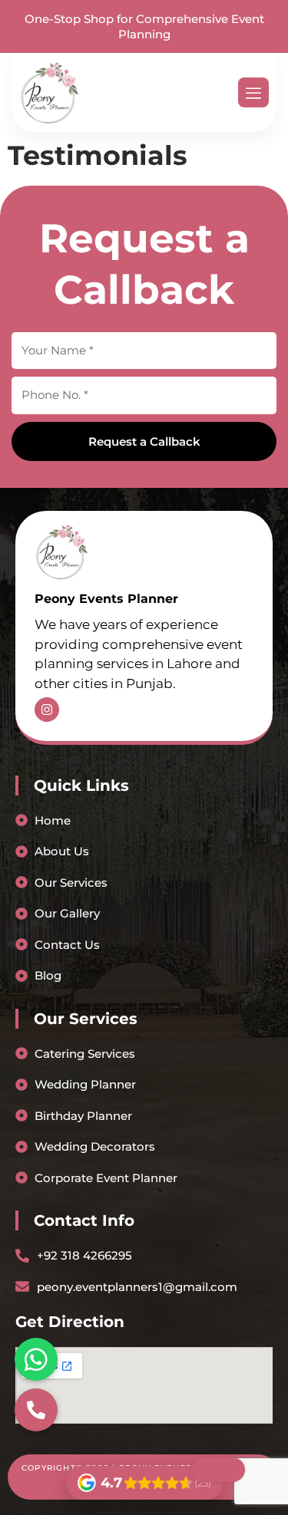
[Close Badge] (218, 1469)
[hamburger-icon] (253, 92)
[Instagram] (47, 709)
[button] (36, 1409)
